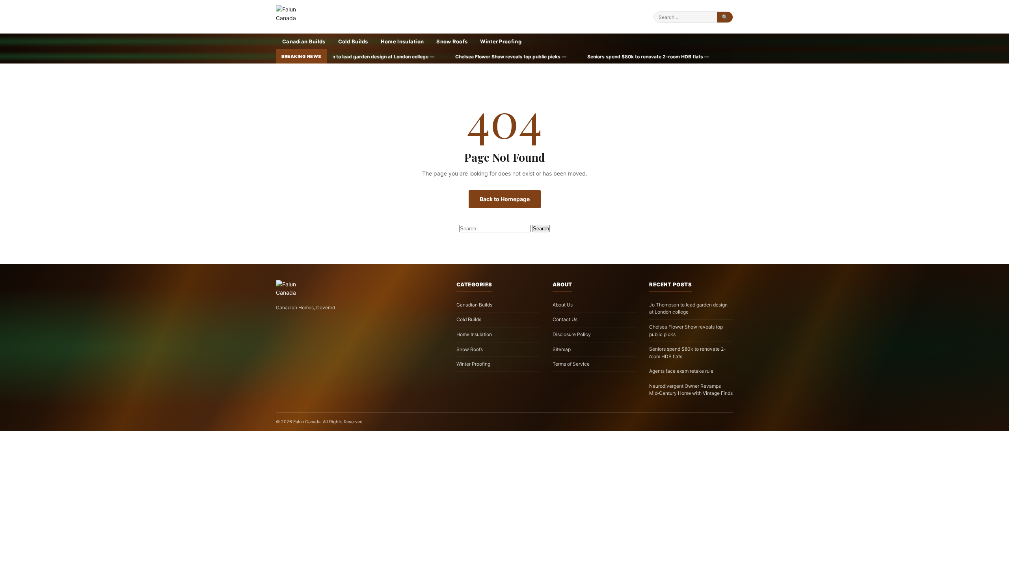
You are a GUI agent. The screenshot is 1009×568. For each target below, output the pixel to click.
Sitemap (562, 349)
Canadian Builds (304, 41)
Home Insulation (402, 41)
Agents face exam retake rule (681, 371)
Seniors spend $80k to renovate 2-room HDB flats (687, 352)
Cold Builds (353, 41)
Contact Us (565, 319)
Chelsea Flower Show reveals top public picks (686, 330)
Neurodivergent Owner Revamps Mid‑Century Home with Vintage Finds (691, 389)
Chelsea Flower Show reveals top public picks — (423, 57)
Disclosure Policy (572, 334)
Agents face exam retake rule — (679, 57)
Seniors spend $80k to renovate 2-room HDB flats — (560, 57)
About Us (563, 305)
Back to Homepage (505, 199)
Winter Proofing (500, 41)
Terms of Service (571, 364)
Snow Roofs (451, 41)
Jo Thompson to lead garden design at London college (688, 308)
